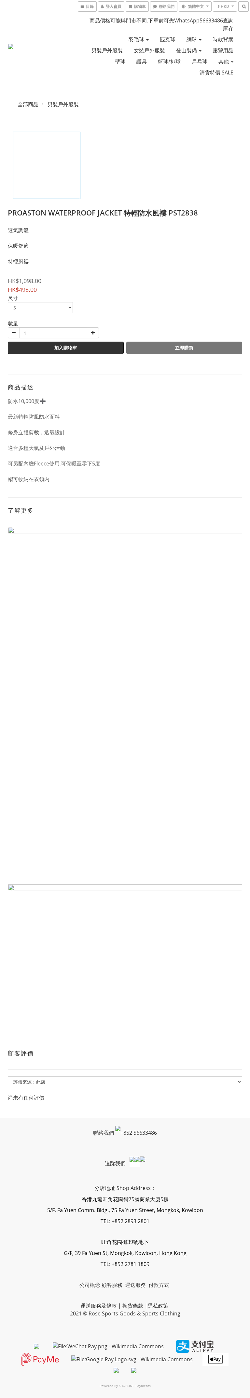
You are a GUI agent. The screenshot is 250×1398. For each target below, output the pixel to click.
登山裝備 (187, 50)
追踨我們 (116, 1163)
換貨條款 (132, 1305)
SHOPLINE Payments (135, 1385)
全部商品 (28, 104)
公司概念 (89, 1284)
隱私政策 (157, 1305)
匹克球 (167, 39)
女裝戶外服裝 (149, 50)
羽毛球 (137, 39)
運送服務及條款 (98, 1305)
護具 (141, 61)
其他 (224, 61)
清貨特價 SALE (216, 72)
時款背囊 (223, 39)
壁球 (120, 61)
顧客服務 (113, 1284)
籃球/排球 (169, 61)
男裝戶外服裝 (107, 50)
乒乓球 (199, 61)
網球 (192, 39)
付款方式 (158, 1284)
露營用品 (223, 50)
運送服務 (136, 1284)
